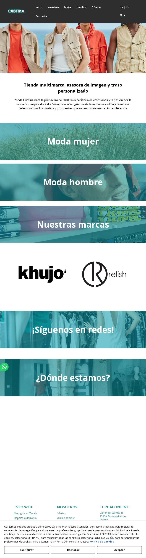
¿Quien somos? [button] (66, 518)
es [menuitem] (127, 7)
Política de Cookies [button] (102, 541)
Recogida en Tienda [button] (25, 513)
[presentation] (12, 277)
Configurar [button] (26, 550)
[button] (16, 11)
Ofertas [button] (61, 513)
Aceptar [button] (119, 550)
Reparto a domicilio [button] (25, 518)
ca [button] (121, 7)
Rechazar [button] (73, 550)
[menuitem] (39, 7)
